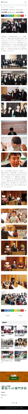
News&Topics (5, 9)
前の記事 (7, 315)
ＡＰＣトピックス (19, 9)
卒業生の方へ (4, 395)
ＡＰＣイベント (12, 9)
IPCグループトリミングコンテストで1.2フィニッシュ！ (7, 361)
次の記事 (20, 315)
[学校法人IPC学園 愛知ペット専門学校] (4, 2)
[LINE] (12, 16)
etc (1, 397)
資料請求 (3, 392)
